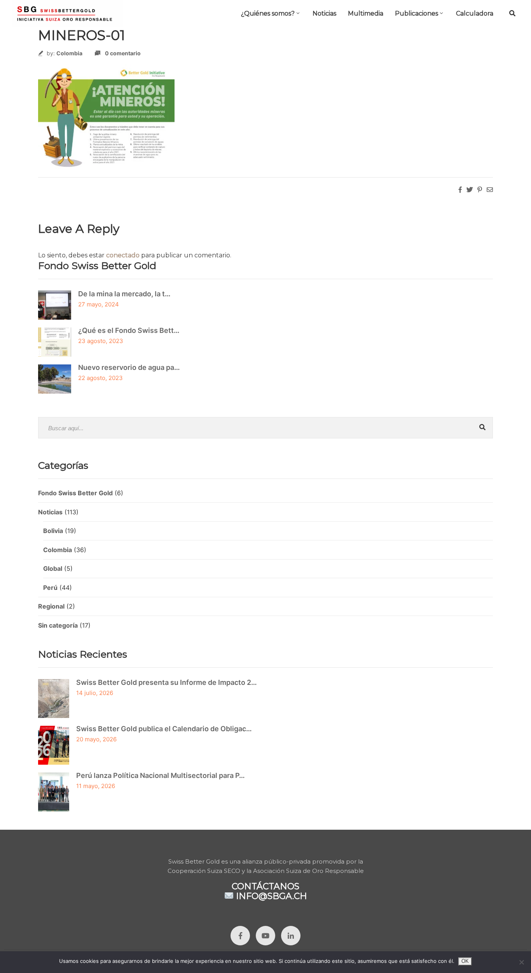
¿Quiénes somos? (268, 13)
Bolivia (53, 531)
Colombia (69, 53)
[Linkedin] (290, 935)
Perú (50, 587)
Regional (51, 606)
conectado (123, 255)
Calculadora (474, 13)
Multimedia (365, 13)
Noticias (324, 13)
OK (465, 961)
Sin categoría (58, 625)
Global (52, 568)
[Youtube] (265, 935)
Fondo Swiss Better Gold (75, 493)
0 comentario (123, 53)
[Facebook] (240, 935)
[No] (521, 962)
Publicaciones (416, 13)
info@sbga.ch (271, 896)
